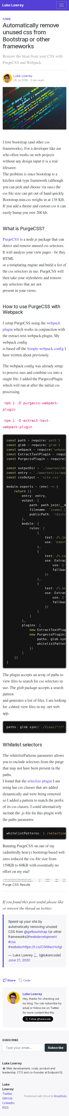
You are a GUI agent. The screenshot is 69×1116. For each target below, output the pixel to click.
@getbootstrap (35, 932)
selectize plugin (39, 781)
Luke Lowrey (13, 5)
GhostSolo (60, 1096)
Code (7, 19)
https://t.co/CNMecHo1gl (42, 947)
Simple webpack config (45, 348)
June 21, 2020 (19, 960)
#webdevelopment (42, 937)
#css (12, 942)
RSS (5, 1107)
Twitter (7, 1094)
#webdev (15, 947)
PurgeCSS (11, 239)
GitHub (7, 1098)
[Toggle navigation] (61, 5)
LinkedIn (8, 1103)
